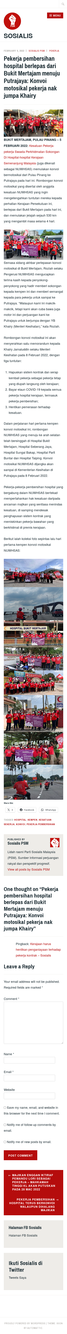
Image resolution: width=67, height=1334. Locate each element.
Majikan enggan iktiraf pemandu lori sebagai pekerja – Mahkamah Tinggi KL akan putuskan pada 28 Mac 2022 (33, 1182)
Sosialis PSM (37, 50)
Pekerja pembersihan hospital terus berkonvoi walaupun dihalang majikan (32, 1204)
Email (9, 1071)
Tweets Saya (17, 1277)
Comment (11, 998)
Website (9, 1089)
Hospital (20, 819)
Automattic (34, 1328)
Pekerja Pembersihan (41, 824)
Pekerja (54, 50)
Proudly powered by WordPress (24, 1323)
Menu (57, 15)
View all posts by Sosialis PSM (29, 869)
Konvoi (20, 824)
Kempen (32, 819)
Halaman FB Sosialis (23, 1235)
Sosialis (18, 35)
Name (9, 1054)
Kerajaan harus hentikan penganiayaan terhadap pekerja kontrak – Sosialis (38, 949)
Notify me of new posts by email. (29, 1141)
